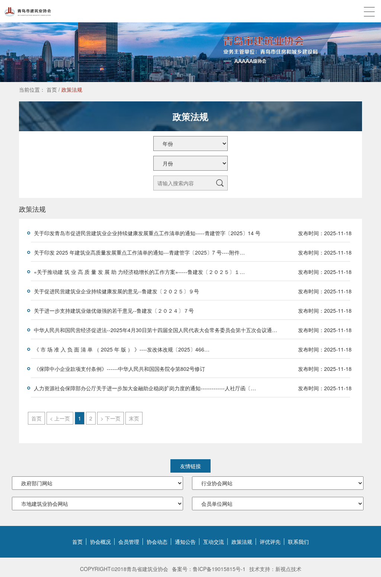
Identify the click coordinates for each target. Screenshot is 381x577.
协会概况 (100, 541)
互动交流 (213, 541)
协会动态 (157, 541)
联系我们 (298, 541)
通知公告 (185, 541)
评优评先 (270, 541)
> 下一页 (110, 418)
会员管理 (128, 541)
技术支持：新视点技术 (275, 569)
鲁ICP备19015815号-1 (219, 569)
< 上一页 (60, 418)
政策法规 (71, 89)
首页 (52, 89)
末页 (134, 418)
